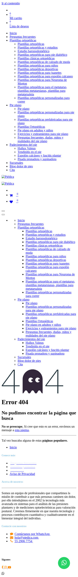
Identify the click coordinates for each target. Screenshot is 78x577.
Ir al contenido (11, 3)
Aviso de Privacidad (22, 474)
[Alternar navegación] (3, 211)
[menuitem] (13, 33)
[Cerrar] (3, 214)
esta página (22, 430)
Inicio (13, 447)
